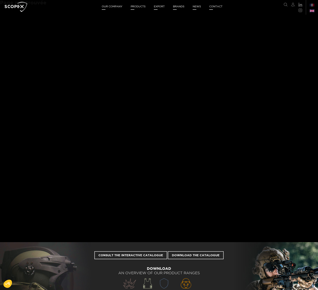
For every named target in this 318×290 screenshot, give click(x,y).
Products (138, 6)
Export (159, 6)
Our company (112, 6)
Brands (178, 6)
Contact (215, 6)
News (197, 6)
